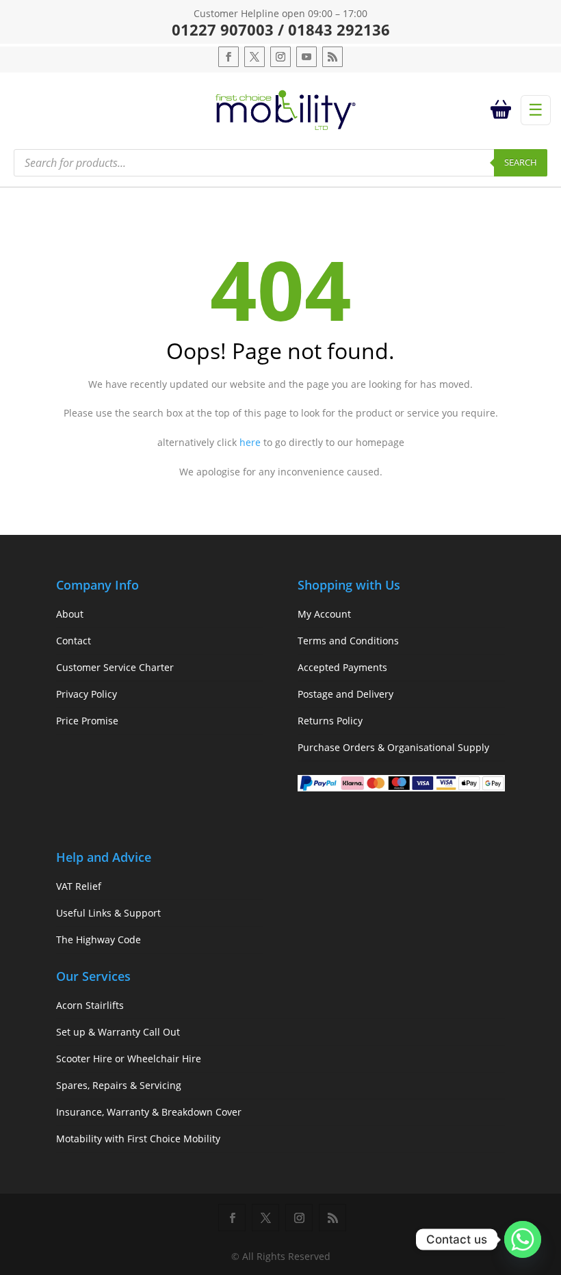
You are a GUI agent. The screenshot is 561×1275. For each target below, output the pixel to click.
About (69, 613)
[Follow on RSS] (332, 57)
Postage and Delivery (345, 693)
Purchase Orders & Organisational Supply (393, 747)
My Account (324, 613)
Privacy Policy (86, 693)
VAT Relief (78, 886)
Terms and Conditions (348, 640)
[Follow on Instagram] (280, 57)
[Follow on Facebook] (228, 57)
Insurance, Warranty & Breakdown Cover (149, 1111)
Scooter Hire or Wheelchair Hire (128, 1058)
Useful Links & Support (108, 912)
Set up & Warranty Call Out (118, 1031)
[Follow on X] (254, 57)
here (250, 442)
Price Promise (87, 720)
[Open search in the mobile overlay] (280, 162)
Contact (73, 640)
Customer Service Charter (115, 667)
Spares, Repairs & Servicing (118, 1085)
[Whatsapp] (522, 1239)
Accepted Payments (342, 667)
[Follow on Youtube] (306, 57)
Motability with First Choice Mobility (138, 1138)
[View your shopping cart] (503, 110)
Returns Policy (330, 720)
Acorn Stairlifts (90, 1005)
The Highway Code (98, 939)
